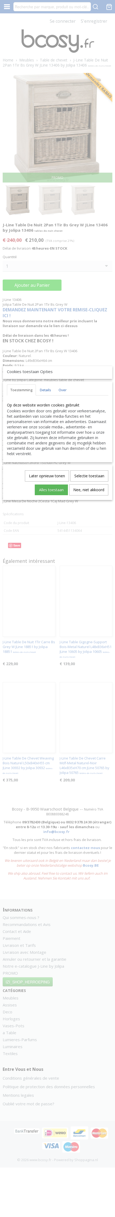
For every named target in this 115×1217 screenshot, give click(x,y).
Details (45, 389)
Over (63, 389)
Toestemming (21, 389)
